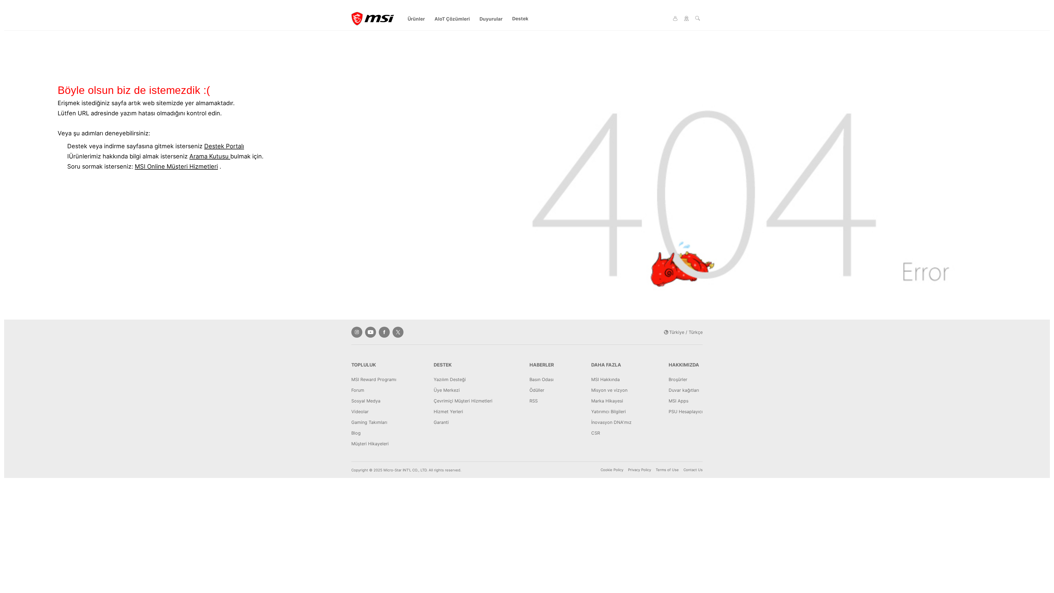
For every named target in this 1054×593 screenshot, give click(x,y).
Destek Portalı (224, 146)
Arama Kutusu (209, 156)
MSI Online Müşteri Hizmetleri (176, 166)
